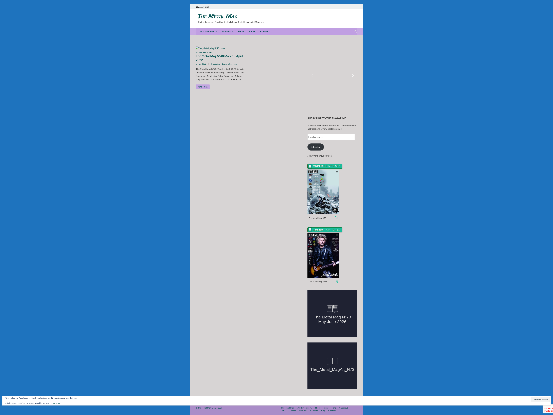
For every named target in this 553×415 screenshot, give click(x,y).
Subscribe (315, 146)
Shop (241, 31)
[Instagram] (343, 6)
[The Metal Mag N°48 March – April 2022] (221, 48)
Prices (252, 31)
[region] (332, 76)
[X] (351, 6)
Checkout (343, 408)
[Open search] (356, 31)
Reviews (226, 31)
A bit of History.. (305, 408)
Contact (265, 31)
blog (323, 410)
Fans (334, 408)
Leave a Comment (229, 64)
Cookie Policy (55, 403)
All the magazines (204, 52)
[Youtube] (339, 6)
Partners (314, 410)
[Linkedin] (347, 6)
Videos (293, 410)
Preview (323, 192)
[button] (312, 75)
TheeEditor (215, 64)
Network (303, 410)
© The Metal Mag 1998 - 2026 (209, 408)
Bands (283, 410)
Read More (202, 86)
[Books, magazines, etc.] (336, 218)
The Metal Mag (217, 16)
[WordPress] (355, 7)
